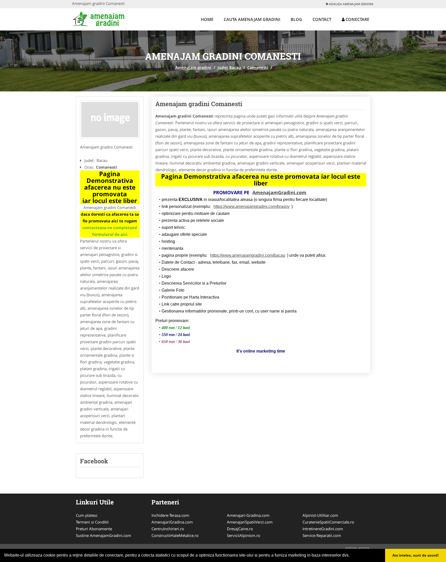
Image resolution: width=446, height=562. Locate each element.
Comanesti (257, 67)
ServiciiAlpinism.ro (243, 535)
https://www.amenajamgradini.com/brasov (251, 206)
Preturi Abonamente (94, 528)
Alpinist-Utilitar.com (320, 515)
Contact (322, 19)
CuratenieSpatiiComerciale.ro (328, 522)
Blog (296, 19)
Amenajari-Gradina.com (248, 515)
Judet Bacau (229, 67)
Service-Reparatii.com (321, 535)
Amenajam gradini (193, 67)
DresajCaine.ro (240, 528)
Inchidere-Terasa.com (170, 515)
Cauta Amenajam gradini (252, 19)
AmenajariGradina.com (172, 522)
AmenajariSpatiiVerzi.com (250, 522)
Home (207, 19)
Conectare (357, 19)
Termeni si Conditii (92, 522)
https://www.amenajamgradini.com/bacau (247, 255)
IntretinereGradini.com (322, 528)
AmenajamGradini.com (279, 192)
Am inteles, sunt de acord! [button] (415, 555)
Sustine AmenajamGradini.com (103, 535)
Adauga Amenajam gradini (350, 4)
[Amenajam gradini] (106, 18)
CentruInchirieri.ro (168, 528)
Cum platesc (87, 515)
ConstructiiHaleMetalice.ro (175, 535)
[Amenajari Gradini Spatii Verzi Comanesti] (110, 119)
